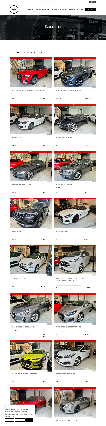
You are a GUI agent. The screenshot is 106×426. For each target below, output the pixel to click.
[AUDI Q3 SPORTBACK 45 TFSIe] (75, 72)
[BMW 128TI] (31, 119)
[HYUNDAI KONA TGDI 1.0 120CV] (31, 356)
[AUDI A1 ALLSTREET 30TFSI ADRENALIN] (31, 72)
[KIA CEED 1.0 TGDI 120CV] (75, 356)
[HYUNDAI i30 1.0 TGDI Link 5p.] (31, 309)
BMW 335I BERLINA (64, 138)
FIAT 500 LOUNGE (19, 278)
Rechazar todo (19, 420)
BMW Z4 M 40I (62, 231)
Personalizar (9, 420)
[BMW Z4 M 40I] (75, 213)
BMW (58, 188)
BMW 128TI (16, 138)
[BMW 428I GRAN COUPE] (31, 166)
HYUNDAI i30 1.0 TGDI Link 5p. (23, 327)
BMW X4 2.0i (17, 231)
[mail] (93, 2)
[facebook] (90, 2)
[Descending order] (24, 52)
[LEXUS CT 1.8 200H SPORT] (75, 402)
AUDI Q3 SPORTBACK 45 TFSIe (68, 91)
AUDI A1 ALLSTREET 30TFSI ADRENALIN (28, 91)
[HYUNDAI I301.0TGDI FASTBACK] (75, 309)
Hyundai (14, 330)
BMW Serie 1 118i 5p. (64, 184)
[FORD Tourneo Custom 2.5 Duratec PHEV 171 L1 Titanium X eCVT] (75, 260)
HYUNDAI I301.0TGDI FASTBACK (69, 327)
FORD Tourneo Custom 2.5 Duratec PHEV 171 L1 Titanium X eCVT (73, 279)
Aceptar (29, 420)
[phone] (95, 2)
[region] (19, 414)
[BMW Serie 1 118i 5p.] (75, 166)
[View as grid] (41, 52)
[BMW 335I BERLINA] (75, 119)
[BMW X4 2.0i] (31, 213)
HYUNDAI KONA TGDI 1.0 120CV (24, 374)
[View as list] (44, 52)
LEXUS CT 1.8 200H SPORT (67, 421)
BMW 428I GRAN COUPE (21, 184)
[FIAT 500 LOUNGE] (31, 260)
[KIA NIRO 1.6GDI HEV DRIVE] (31, 402)
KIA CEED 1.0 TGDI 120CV (66, 374)
